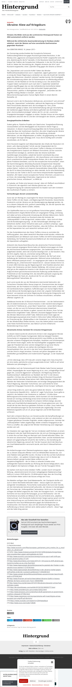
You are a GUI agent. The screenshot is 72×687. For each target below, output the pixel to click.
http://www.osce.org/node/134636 (22, 603)
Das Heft (66, 1)
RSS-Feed (4, 1)
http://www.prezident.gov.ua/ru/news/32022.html (28, 590)
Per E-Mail (56, 620)
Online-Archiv (49, 651)
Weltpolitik (42, 29)
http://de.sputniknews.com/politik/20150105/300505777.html (32, 587)
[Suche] (68, 6)
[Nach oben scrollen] (36, 642)
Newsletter (21, 1)
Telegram (10, 1)
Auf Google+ (28, 620)
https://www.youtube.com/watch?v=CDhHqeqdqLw (29, 601)
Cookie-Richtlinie (27, 685)
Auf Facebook (18, 620)
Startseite (41, 1)
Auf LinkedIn (38, 620)
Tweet (10, 620)
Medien (39, 15)
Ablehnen (33, 681)
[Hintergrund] (20, 7)
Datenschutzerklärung (37, 685)
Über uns (47, 1)
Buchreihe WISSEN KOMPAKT (52, 15)
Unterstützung (59, 1)
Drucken (11, 613)
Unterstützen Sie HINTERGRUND (8, 683)
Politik (3, 15)
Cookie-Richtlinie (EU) (57, 657)
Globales (17, 15)
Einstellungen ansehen (45, 681)
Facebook (15, 1)
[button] (52, 662)
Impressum (46, 685)
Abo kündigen (40, 651)
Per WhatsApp (47, 620)
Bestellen (32, 651)
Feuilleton (32, 15)
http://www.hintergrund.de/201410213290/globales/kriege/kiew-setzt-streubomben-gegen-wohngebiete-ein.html (34, 553)
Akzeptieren (23, 681)
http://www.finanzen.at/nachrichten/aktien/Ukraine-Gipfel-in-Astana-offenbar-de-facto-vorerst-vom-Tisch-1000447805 (33, 579)
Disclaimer (47, 645)
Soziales (24, 15)
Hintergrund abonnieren (29, 532)
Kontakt (52, 1)
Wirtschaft (10, 15)
